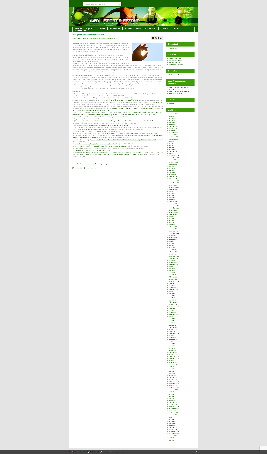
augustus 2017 (173, 340)
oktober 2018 (173, 310)
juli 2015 (171, 392)
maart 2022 (172, 225)
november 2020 (174, 258)
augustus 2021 (173, 239)
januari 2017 (173, 354)
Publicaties (115, 28)
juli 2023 (171, 191)
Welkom (78, 28)
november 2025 (174, 133)
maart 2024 (172, 174)
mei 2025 (171, 145)
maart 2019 (172, 300)
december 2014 (174, 406)
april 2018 (172, 323)
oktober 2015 (173, 386)
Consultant (150, 28)
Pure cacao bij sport (175, 62)
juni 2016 (171, 369)
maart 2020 (172, 275)
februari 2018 (173, 327)
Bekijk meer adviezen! (176, 65)
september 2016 (174, 363)
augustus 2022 (173, 214)
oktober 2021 (173, 235)
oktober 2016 (173, 361)
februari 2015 (173, 402)
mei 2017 (171, 346)
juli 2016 (171, 367)
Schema (128, 28)
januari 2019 (173, 304)
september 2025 (174, 137)
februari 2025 (173, 151)
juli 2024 (171, 166)
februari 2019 (173, 302)
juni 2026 (171, 118)
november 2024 (174, 158)
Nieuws (85, 39)
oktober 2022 (173, 210)
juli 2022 (171, 216)
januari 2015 (173, 404)
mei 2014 (171, 421)
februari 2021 (173, 252)
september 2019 (174, 287)
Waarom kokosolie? (175, 58)
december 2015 (174, 381)
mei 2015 (171, 396)
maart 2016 (172, 375)
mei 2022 (171, 220)
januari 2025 (173, 154)
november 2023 (174, 183)
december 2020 (174, 256)
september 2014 (174, 413)
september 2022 (174, 212)
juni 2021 (171, 243)
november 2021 (174, 233)
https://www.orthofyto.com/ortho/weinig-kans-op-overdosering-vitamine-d (99, 164)
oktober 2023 (173, 185)
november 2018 (174, 308)
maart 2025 (172, 149)
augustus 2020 (173, 264)
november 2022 (174, 208)
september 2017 (174, 338)
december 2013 (174, 432)
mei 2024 (171, 170)
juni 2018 (171, 319)
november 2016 (174, 358)
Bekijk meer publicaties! (176, 75)
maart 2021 (172, 250)
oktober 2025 (173, 135)
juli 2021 (171, 241)
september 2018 (174, 312)
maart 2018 (172, 325)
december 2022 (174, 206)
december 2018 (174, 306)
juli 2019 (171, 292)
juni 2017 (171, 344)
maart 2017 (172, 350)
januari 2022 (173, 229)
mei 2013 (171, 440)
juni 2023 (171, 193)
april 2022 (172, 223)
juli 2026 (171, 116)
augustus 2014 (173, 415)
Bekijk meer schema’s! (176, 93)
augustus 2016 (173, 365)
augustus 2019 (173, 289)
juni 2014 (171, 419)
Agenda (176, 28)
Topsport (90, 28)
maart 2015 (172, 400)
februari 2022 (173, 227)
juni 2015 (171, 394)
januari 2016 (173, 379)
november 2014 (174, 409)
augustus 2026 (173, 114)
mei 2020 (171, 271)
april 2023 (172, 197)
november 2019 (174, 283)
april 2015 (172, 398)
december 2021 (174, 231)
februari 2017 (173, 352)
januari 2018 (173, 329)
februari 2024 (173, 177)
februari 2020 (173, 277)
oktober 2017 (173, 335)
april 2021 (172, 248)
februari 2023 (173, 202)
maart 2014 (172, 425)
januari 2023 (173, 204)
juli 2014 (171, 417)
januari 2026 (173, 128)
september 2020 (174, 262)
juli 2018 (171, 317)
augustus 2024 (173, 164)
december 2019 (174, 281)
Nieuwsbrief (80, 31)
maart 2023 (172, 200)
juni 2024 (171, 168)
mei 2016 (171, 371)
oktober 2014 (173, 411)
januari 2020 (173, 279)
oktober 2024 (173, 160)
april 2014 (172, 423)
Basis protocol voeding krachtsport (180, 91)
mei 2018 (171, 321)
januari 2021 (173, 254)
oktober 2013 (173, 436)
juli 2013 (171, 438)
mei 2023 (171, 195)
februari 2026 (173, 126)
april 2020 (172, 273)
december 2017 (174, 331)
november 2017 (174, 333)
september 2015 (174, 388)
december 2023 (174, 181)
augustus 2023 (173, 189)
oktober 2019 (173, 285)
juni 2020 (171, 269)
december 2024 (174, 156)
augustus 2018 (173, 315)
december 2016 (174, 356)
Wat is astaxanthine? (175, 60)
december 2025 (174, 131)
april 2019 (172, 298)
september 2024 (174, 162)
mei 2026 (171, 120)
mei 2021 (171, 246)
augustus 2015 (173, 390)
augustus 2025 (173, 139)
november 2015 (174, 383)
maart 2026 (172, 124)
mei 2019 (171, 296)
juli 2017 (171, 342)
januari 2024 (173, 179)
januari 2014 (173, 429)
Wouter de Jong (91, 168)
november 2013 (174, 434)
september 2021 (174, 237)
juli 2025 (171, 141)
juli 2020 (171, 266)
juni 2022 (171, 218)
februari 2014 (173, 427)
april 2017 (172, 348)
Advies (102, 28)
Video (138, 28)
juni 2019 (171, 294)
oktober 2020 (173, 260)
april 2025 (172, 147)
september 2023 (174, 187)
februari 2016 (173, 377)
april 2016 (172, 373)
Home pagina (76, 39)
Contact (165, 28)
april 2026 (172, 122)
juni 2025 (171, 143)
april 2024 (172, 172)
